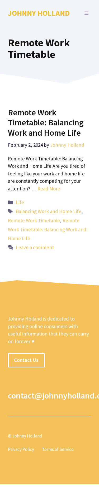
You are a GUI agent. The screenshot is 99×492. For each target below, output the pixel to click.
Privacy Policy (21, 449)
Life (20, 202)
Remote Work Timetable (34, 220)
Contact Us (26, 360)
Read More (48, 188)
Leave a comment (35, 247)
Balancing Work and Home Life (48, 211)
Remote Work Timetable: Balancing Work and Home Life (46, 122)
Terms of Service (58, 449)
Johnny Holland (39, 13)
